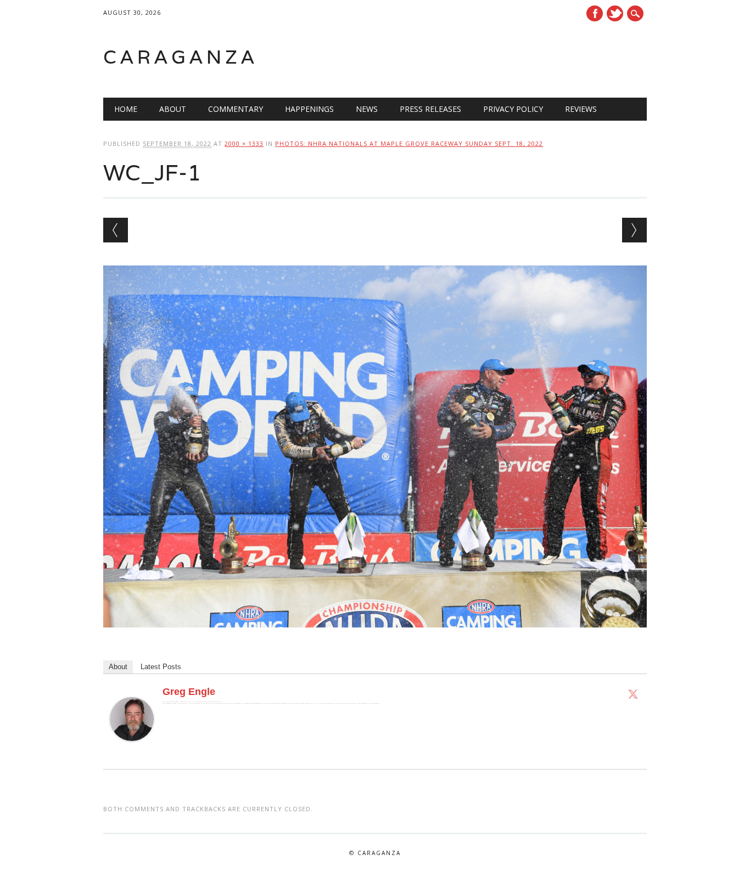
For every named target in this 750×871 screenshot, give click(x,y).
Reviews (581, 109)
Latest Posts (161, 667)
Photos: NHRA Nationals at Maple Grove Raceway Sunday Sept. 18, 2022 (409, 143)
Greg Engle (189, 691)
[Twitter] (633, 693)
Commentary (235, 109)
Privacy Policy (513, 109)
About (172, 109)
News (367, 109)
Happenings (309, 109)
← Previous (115, 230)
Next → (634, 230)
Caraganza (180, 56)
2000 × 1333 (244, 143)
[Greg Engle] (132, 751)
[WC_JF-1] (374, 638)
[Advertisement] (507, 57)
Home (125, 109)
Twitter (615, 13)
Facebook (594, 13)
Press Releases (430, 109)
